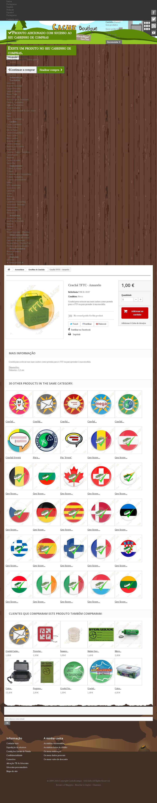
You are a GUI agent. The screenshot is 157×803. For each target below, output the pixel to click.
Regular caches (13, 141)
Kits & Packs (12, 130)
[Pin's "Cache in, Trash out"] (46, 440)
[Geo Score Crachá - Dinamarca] (101, 512)
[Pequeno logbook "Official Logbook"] (46, 671)
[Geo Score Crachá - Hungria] (128, 548)
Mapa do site (12, 771)
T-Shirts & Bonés (14, 168)
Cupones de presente (15, 240)
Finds (8, 113)
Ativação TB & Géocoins (17, 763)
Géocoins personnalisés (16, 767)
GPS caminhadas (13, 185)
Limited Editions (13, 91)
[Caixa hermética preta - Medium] (19, 671)
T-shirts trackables (14, 176)
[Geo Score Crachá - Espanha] (46, 548)
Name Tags (11, 94)
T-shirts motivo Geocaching (18, 174)
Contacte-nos (12, 19)
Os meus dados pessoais (54, 755)
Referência (73, 292)
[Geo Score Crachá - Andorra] (101, 440)
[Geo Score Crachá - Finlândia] (74, 548)
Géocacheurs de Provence (17, 237)
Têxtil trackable (13, 107)
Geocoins (10, 83)
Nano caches (12, 135)
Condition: (72, 296)
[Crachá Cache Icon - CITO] (128, 404)
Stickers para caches (15, 146)
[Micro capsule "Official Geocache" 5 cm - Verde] (128, 634)
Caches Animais (13, 143)
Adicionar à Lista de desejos (133, 323)
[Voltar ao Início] (9, 269)
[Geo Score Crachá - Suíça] (101, 476)
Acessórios (15, 215)
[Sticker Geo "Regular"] (101, 634)
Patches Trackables (15, 102)
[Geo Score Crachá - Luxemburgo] (101, 584)
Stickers (9, 223)
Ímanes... (64, 651)
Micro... (118, 651)
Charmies (97, 785)
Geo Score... (94, 457)
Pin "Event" (66, 457)
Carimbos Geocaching (16, 201)
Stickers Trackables (14, 105)
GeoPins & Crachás (15, 221)
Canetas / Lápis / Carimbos (18, 152)
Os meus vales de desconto (56, 759)
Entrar (9, 1)
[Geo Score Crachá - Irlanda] (46, 584)
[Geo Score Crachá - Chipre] (128, 476)
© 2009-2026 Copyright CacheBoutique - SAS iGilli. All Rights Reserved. (78, 780)
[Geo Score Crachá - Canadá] (74, 476)
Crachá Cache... (12, 651)
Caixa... (9, 688)
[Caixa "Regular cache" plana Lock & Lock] (128, 671)
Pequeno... (37, 688)
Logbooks (10, 149)
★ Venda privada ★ (15, 262)
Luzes (9, 193)
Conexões (10, 759)
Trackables (15, 80)
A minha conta (53, 738)
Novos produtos (17, 248)
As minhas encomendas (54, 743)
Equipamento (16, 165)
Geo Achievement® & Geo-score (21, 110)
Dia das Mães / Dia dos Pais (18, 243)
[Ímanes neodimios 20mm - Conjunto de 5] (74, 634)
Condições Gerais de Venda (18, 751)
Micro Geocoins (13, 96)
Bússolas (10, 199)
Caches (13, 121)
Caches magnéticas (14, 132)
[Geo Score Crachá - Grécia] (19, 548)
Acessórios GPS (13, 187)
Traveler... (37, 651)
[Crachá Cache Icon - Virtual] (19, 404)
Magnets (10, 157)
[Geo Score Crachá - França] (101, 548)
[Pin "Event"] (74, 440)
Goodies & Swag (13, 218)
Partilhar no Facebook (80, 329)
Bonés (9, 182)
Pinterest (102, 324)
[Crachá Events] (19, 440)
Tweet (75, 324)
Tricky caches (12, 127)
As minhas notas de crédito (55, 747)
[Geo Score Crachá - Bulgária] (46, 476)
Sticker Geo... (93, 651)
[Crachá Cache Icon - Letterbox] (46, 404)
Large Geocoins (13, 88)
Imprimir (76, 334)
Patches (9, 226)
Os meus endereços (52, 751)
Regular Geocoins (14, 85)
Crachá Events (13, 457)
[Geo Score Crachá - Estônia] (128, 512)
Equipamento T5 (13, 210)
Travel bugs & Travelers (17, 99)
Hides (8, 116)
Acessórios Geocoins (15, 204)
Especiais (14, 256)
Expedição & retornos (16, 747)
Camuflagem (12, 154)
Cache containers (14, 124)
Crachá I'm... (65, 688)
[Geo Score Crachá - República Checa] (19, 512)
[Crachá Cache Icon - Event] (74, 404)
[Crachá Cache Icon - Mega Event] (101, 404)
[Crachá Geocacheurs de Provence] (101, 671)
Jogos (9, 229)
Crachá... (10, 421)
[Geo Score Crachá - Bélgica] (19, 476)
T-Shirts (9, 171)
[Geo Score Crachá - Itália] (74, 584)
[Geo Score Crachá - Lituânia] (128, 584)
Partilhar (88, 324)
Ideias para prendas (19, 234)
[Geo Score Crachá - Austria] (128, 440)
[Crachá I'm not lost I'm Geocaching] (74, 671)
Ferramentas (12, 207)
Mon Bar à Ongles (83, 785)
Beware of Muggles (64, 785)
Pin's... (36, 457)
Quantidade (126, 295)
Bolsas (9, 196)
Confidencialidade (14, 755)
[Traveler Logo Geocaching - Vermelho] (46, 634)
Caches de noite (13, 160)
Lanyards (10, 190)
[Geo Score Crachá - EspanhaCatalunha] (74, 512)
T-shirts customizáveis (16, 179)
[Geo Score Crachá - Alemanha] (46, 512)
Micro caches (12, 138)
